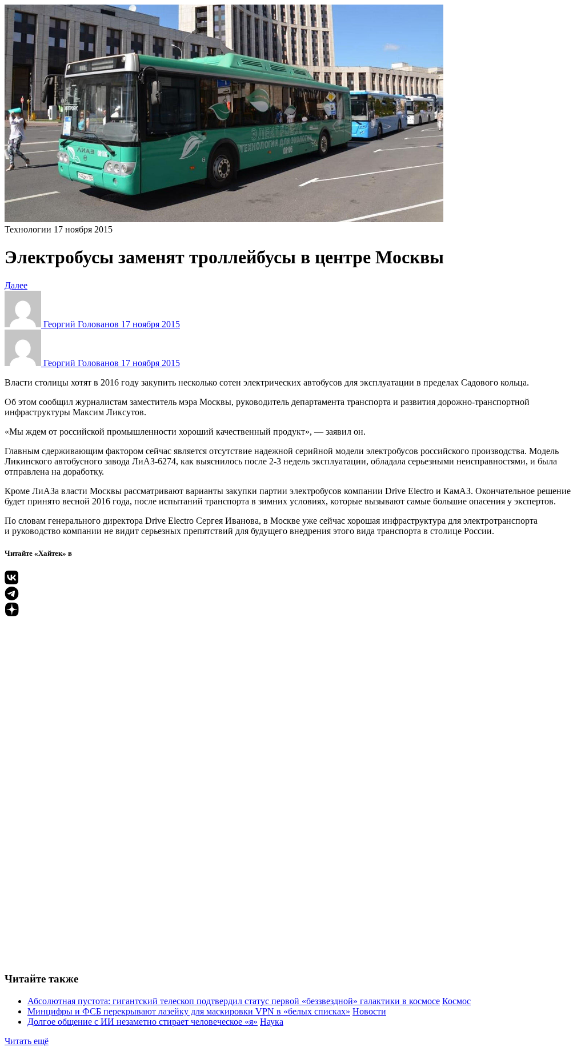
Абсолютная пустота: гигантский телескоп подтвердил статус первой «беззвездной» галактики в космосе (233, 1001)
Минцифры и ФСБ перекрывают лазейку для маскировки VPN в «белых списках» (188, 1011)
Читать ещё (27, 1041)
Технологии (28, 229)
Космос (456, 1001)
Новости (369, 1011)
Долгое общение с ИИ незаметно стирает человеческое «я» (142, 1021)
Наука (271, 1021)
